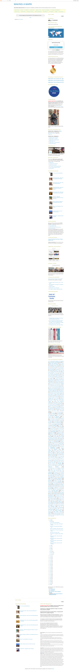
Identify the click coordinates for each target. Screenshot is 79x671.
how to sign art (61, 459)
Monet (49, 381)
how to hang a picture (57, 458)
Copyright (56, 11)
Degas (56, 369)
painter (55, 479)
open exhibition (59, 478)
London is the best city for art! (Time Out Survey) (57, 211)
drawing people (61, 443)
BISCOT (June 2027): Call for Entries (54, 323)
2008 (50, 580)
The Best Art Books (23, 11)
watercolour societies (58, 509)
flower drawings (61, 453)
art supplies (54, 425)
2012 (50, 574)
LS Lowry (55, 377)
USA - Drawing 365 (52, 590)
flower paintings (52, 454)
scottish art (61, 497)
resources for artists (53, 497)
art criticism (59, 415)
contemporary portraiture (54, 438)
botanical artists (60, 433)
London (51, 378)
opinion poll (50, 479)
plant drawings (55, 486)
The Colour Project (17, 11)
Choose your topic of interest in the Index (54, 278)
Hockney (58, 372)
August (51, 521)
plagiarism (51, 486)
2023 (50, 558)
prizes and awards (59, 494)
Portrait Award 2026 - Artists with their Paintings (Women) (58, 183)
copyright (60, 438)
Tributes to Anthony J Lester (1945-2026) (56, 528)
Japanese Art (58, 374)
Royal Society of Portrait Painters (54, 394)
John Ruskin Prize (50, 376)
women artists (56, 513)
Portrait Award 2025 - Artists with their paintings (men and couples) (58, 192)
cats (59, 434)
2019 (50, 564)
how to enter (51, 458)
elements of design (57, 446)
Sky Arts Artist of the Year (54, 397)
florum (56, 453)
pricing (54, 492)
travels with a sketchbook (58, 507)
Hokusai (62, 372)
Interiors (60, 373)
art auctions (59, 412)
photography (53, 485)
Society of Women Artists (54, 400)
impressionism (62, 460)
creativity (52, 440)
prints (49, 494)
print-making (62, 492)
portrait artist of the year (58, 488)
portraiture (56, 491)
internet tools (60, 461)
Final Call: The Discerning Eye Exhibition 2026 (56, 527)
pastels (49, 484)
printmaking (60, 493)
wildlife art (50, 513)
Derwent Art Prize (61, 369)
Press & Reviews (51, 11)
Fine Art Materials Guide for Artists (54, 167)
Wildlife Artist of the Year (59, 408)
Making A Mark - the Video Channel (54, 142)
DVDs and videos (61, 368)
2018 (50, 565)
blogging (54, 431)
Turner (60, 405)
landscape (59, 463)
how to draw (62, 457)
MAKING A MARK (23, 4)
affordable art (61, 409)
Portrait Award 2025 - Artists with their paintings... (56, 536)
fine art (55, 452)
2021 (50, 561)
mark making (60, 473)
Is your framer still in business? (55, 522)
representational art (51, 496)
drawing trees (52, 444)
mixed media (62, 474)
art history (62, 418)
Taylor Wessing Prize (55, 403)
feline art (54, 451)
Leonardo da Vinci (61, 377)
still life (49, 505)
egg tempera (50, 446)
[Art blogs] (53, 74)
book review (60, 431)
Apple (52, 361)
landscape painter (59, 465)
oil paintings (52, 478)
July (50, 545)
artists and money (53, 428)
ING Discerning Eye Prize (52, 373)
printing (51, 493)
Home (30, 17)
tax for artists (54, 505)
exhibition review (57, 449)
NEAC (53, 381)
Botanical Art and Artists (30, 11)
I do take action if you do (59, 106)
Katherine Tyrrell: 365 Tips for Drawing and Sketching (55, 594)
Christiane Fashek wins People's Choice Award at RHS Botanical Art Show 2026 (56, 318)
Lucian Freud (58, 378)
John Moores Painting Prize (58, 375)
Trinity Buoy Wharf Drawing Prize (53, 405)
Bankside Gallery (54, 366)
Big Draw (60, 366)
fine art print (60, 452)
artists (62, 427)
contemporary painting (60, 437)
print (57, 492)
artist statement (57, 427)
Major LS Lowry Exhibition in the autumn (58, 207)
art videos (55, 426)
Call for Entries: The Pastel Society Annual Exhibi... (56, 530)
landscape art (50, 464)
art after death (54, 412)
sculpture (54, 498)
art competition (51, 415)
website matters (58, 510)
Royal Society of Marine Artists (59, 391)
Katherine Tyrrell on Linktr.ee (53, 137)
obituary (53, 477)
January (51, 554)
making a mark (61, 468)
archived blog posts (52, 228)
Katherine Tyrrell (57, 376)
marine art (55, 473)
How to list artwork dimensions (58, 173)
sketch (53, 502)
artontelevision (59, 429)
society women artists (60, 504)
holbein (62, 456)
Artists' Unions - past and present (54, 287)
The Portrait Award (51, 404)
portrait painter (55, 490)
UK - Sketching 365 (52, 589)
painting (49, 480)
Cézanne (57, 368)
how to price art (55, 459)
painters (59, 479)
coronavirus (58, 439)
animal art (50, 410)
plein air (53, 487)
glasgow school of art (60, 455)
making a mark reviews (57, 471)
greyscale (58, 456)
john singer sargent (61, 462)
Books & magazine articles (38, 11)
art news (50, 422)
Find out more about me (52, 133)
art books (59, 413)
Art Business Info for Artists (53, 163)
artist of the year (51, 427)
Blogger (53, 668)
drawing (56, 441)
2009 (50, 578)
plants (49, 487)
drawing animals (53, 442)
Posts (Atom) (21, 19)
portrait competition (57, 489)
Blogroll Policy (55, 239)
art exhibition (56, 417)
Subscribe (56, 47)
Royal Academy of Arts (60, 386)
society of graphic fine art (52, 504)
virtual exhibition (54, 508)
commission (55, 436)
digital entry (51, 441)
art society (58, 424)
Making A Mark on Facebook (53, 138)
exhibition (52, 448)
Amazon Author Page (52, 143)
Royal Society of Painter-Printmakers (57, 393)
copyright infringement (51, 439)
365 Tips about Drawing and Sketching (55, 166)
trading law (60, 506)
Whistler (61, 407)
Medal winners (52, 380)
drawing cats (50, 443)
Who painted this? (45, 11)
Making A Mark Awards (60, 379)
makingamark (50, 472)
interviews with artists (52, 462)
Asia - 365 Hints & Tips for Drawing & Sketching (55, 592)
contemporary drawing (51, 437)
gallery (51, 455)
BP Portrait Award (56, 365)
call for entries (53, 434)
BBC (50, 365)
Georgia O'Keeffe (53, 371)
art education (56, 416)
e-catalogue (61, 445)
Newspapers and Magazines (59, 382)
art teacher (60, 425)
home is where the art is (51, 457)
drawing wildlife (50, 445)
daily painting (57, 440)
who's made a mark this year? (57, 512)
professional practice (59, 495)
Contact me (50, 134)
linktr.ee (60, 131)
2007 (50, 581)
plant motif (60, 486)
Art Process (62, 363)
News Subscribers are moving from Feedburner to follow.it (56, 285)
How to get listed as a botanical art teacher (56, 320)
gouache (49, 456)
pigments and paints (60, 485)
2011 (50, 575)
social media (60, 503)
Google (59, 371)
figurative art (50, 452)
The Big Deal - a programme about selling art (58, 216)
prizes (53, 494)
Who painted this (51, 408)
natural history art (57, 476)
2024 (50, 557)
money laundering (57, 475)
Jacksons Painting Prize (51, 374)
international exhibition (52, 461)
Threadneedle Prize (59, 404)
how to (57, 457)
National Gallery (57, 381)
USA (63, 405)
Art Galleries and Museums (56, 363)
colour (57, 435)
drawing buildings (59, 442)
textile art (59, 505)
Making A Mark (51, 162)
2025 (50, 555)
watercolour (50, 509)
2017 (50, 567)
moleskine (51, 475)
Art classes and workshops (54, 364)
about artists (52, 409)
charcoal (52, 435)
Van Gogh (57, 406)
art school (55, 423)
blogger (49, 431)
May (51, 548)
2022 (50, 560)
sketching (49, 503)
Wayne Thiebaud (56, 407)
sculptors (49, 498)
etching (63, 446)
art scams (52, 423)
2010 (50, 577)
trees (49, 508)
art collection (54, 414)
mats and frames (50, 474)
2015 (50, 570)
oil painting (61, 477)
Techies (61, 403)
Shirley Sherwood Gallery (54, 396)
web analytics (50, 510)
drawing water (59, 444)
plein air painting (59, 487)
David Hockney (51, 369)
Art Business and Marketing (55, 362)
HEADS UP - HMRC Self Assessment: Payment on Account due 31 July (58, 197)
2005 (50, 584)
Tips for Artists (51, 168)
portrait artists (50, 489)
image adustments (56, 460)
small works (55, 503)
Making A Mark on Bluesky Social (54, 139)
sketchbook (59, 502)
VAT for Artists (52, 406)
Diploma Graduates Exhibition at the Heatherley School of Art (58, 202)
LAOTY (52, 377)
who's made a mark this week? (56, 512)
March (51, 551)
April (51, 549)
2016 (50, 568)
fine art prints (50, 453)
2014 (50, 571)
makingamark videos (57, 472)
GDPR (49, 371)
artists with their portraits (52, 429)
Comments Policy (50, 239)
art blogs (53, 413)
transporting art (50, 507)
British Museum (53, 367)
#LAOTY (49, 361)
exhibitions (49, 450)
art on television (57, 422)
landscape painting (53, 466)
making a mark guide (54, 470)
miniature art (57, 474)
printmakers (55, 493)
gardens (54, 455)
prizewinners (50, 495)
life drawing (58, 467)
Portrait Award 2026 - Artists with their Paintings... (56, 539)
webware (49, 511)
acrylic (56, 409)
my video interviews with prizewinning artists (55, 227)
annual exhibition (57, 410)
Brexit (49, 367)
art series (60, 423)
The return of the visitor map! (54, 532)
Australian (62, 364)
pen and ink (55, 484)
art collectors (60, 414)
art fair (62, 417)
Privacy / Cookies (61, 11)
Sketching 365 (62, 396)
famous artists (56, 450)
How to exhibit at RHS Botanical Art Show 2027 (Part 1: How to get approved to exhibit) (56, 322)
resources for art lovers (60, 496)
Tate (54, 402)
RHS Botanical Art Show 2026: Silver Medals (56, 324)
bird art (61, 430)
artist (60, 426)
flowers (58, 454)
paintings (59, 481)
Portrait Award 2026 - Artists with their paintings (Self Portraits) (58, 178)
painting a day (56, 480)
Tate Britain (59, 402)
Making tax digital (52, 286)
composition (60, 436)
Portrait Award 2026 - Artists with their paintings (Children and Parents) (58, 188)
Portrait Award (54, 384)
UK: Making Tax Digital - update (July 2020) (55, 289)
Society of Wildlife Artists (59, 399)
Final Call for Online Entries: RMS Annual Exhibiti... (56, 524)
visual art (60, 508)
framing (62, 454)
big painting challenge (54, 430)
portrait (49, 488)
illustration (50, 460)
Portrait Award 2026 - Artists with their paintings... (56, 541)
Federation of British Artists (58, 370)
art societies (52, 424)
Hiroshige (55, 372)
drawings (56, 445)
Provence (59, 384)
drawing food (56, 443)
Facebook (51, 370)
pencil (59, 484)
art (63, 410)
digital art (62, 440)
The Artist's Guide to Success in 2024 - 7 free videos (56, 283)
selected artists (61, 498)
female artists (60, 451)
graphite (53, 456)
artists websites (60, 428)
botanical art (51, 433)
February (51, 552)
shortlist (49, 502)
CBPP (58, 367)
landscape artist (56, 464)
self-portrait (57, 499)
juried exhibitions (52, 463)
